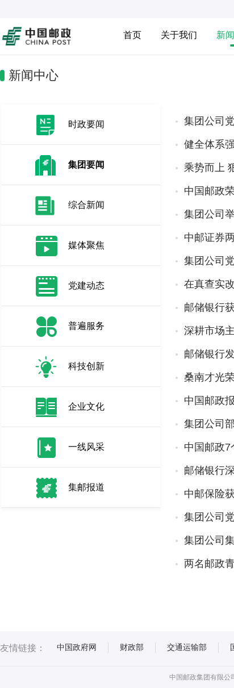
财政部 (132, 647)
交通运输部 (187, 647)
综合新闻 (86, 205)
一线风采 (86, 447)
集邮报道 (86, 487)
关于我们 (179, 35)
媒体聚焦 (86, 245)
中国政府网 (77, 647)
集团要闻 (86, 164)
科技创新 (86, 366)
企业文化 (86, 406)
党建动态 (86, 285)
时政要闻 (86, 124)
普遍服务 (86, 326)
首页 (132, 35)
